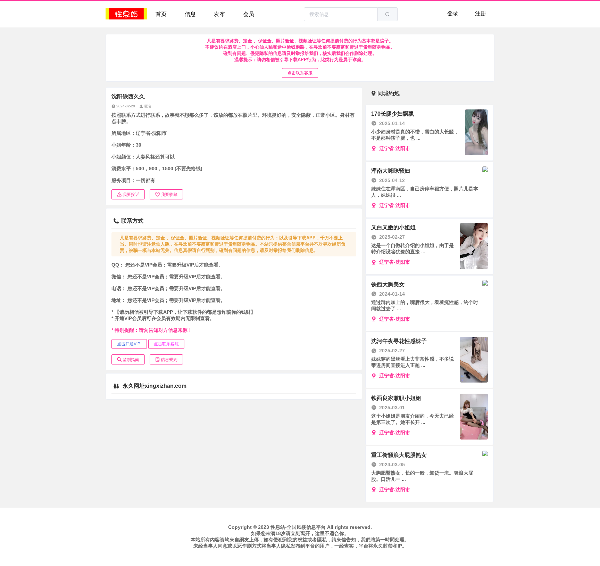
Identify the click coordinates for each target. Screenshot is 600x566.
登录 (452, 13)
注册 (480, 13)
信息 (190, 14)
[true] (387, 14)
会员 (248, 14)
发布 (219, 14)
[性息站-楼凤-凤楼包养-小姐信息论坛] (126, 14)
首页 (161, 14)
